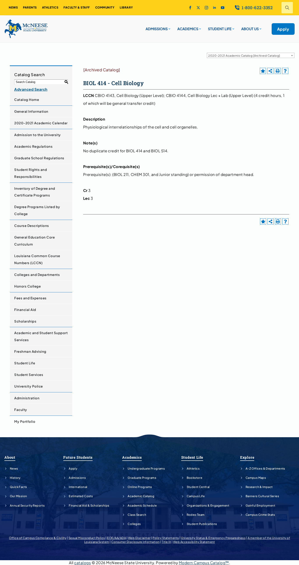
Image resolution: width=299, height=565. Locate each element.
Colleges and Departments (37, 274)
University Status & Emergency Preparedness (213, 538)
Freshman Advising (30, 351)
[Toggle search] (287, 7)
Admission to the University (37, 135)
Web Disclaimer (139, 538)
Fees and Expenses (30, 298)
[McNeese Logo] (26, 29)
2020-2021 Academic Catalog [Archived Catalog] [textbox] (244, 55)
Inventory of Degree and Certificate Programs (34, 191)
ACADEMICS (187, 28)
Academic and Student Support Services (41, 336)
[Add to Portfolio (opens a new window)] (263, 71)
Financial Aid (25, 309)
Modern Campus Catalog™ (204, 562)
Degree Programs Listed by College (37, 210)
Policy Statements (166, 538)
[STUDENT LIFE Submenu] (233, 27)
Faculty (20, 409)
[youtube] (222, 7)
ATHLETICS (50, 7)
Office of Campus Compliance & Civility (37, 538)
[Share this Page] (270, 71)
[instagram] (206, 7)
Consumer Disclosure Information (135, 542)
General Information (31, 111)
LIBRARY (126, 7)
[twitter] (198, 7)
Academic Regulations (33, 146)
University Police (28, 386)
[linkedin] (214, 7)
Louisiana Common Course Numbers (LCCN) (37, 259)
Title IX (166, 542)
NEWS (13, 7)
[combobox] (250, 55)
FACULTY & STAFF (76, 7)
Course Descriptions (31, 225)
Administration (26, 398)
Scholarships (25, 321)
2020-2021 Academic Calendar (41, 123)
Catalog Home (26, 99)
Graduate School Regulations (39, 158)
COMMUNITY (105, 7)
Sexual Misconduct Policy (87, 538)
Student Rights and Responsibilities (30, 173)
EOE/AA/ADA (116, 538)
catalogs (82, 562)
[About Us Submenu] (260, 27)
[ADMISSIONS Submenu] (169, 27)
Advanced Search (30, 89)
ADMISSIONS (157, 28)
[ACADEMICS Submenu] (199, 27)
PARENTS (30, 7)
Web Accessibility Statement (194, 542)
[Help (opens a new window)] (285, 71)
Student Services (28, 374)
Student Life (24, 363)
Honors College (27, 286)
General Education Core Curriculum (34, 240)
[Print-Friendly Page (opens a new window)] (278, 71)
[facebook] (190, 7)
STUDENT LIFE (220, 28)
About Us (250, 28)
